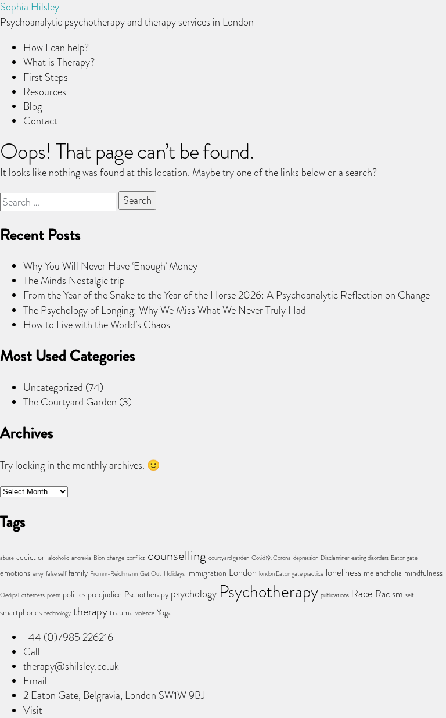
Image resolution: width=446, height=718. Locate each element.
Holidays (174, 573)
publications (335, 595)
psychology (194, 593)
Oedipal (9, 595)
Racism (389, 594)
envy (38, 573)
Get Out (150, 573)
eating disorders (370, 558)
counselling (177, 555)
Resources (44, 91)
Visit (32, 710)
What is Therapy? (59, 62)
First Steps (45, 77)
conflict (136, 558)
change (115, 558)
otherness (33, 595)
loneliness (343, 572)
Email (35, 680)
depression (305, 558)
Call (31, 651)
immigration (206, 573)
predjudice (105, 594)
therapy (90, 611)
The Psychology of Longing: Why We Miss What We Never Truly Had (164, 310)
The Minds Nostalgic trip (74, 280)
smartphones (21, 612)
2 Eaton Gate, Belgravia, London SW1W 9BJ (114, 695)
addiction (31, 557)
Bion (99, 558)
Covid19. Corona (271, 558)
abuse (7, 558)
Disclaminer (335, 558)
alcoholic (58, 558)
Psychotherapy (268, 591)
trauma (121, 612)
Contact (40, 120)
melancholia (383, 573)
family (78, 573)
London (243, 572)
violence (144, 613)
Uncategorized (53, 387)
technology (57, 613)
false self (56, 573)
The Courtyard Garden (70, 402)
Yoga (164, 612)
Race (362, 593)
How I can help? (56, 47)
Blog (32, 106)
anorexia (81, 558)
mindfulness (423, 573)
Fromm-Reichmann (114, 573)
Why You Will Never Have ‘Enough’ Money (110, 266)
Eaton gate (404, 558)
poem (53, 595)
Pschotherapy (146, 594)
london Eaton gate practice (291, 573)
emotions (15, 573)
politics (74, 594)
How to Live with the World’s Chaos (96, 324)
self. (410, 595)
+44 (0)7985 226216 (68, 637)
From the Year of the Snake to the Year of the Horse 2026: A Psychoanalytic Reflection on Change (226, 295)
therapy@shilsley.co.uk (71, 666)
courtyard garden (228, 558)
